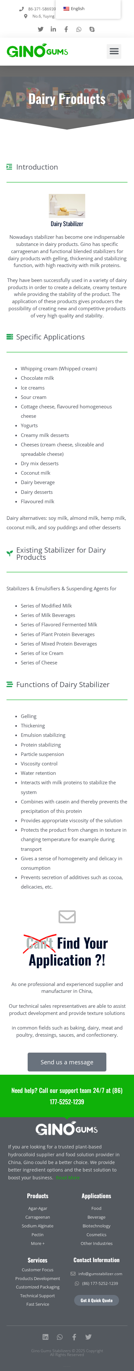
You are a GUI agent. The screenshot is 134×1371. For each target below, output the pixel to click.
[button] (114, 51)
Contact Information (97, 1260)
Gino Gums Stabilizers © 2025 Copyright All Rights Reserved (67, 1352)
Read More (68, 1177)
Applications (96, 1195)
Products (37, 1195)
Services (37, 1260)
